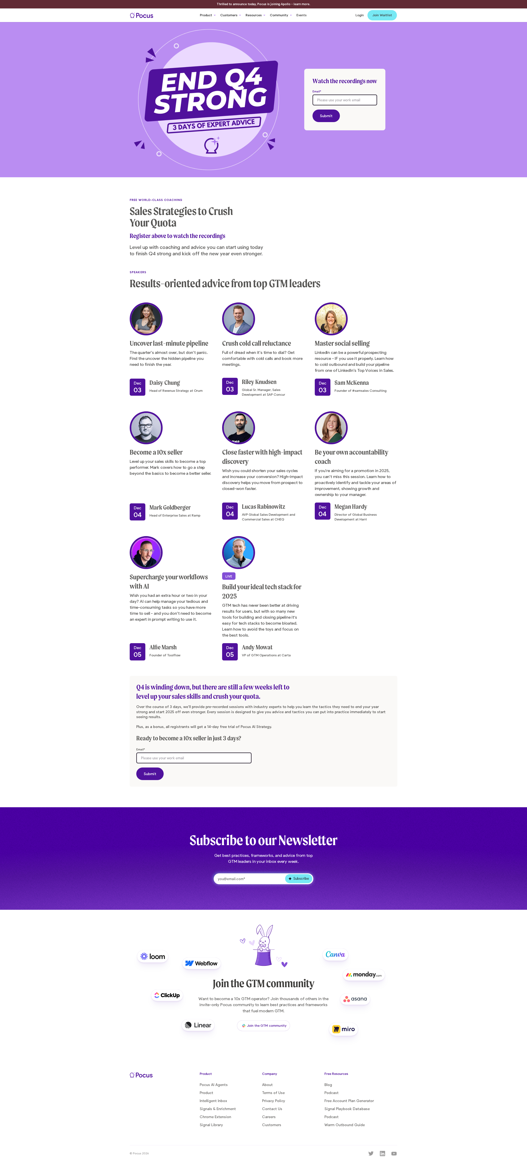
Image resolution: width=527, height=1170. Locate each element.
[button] (208, 15)
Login (360, 15)
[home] (141, 15)
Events (301, 15)
